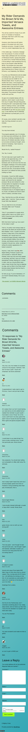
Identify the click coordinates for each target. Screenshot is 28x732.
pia (3, 626)
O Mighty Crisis (6, 723)
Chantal (4, 403)
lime (3, 519)
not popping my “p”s (7, 320)
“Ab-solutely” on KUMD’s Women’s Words (13, 281)
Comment (5, 669)
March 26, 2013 (6, 647)
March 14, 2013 (6, 434)
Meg (3, 360)
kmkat (4, 597)
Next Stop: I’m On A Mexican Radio (10, 313)
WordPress (17, 727)
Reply (3, 375)
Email (4, 693)
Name (4, 686)
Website (4, 700)
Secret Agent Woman (8, 500)
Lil (2, 384)
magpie (4, 646)
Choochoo (5, 454)
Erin (3, 433)
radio (13, 320)
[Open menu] (3, 8)
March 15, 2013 (6, 521)
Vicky (3, 539)
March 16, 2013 (6, 599)
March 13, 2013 (6, 362)
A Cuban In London (7, 565)
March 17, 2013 (6, 628)
